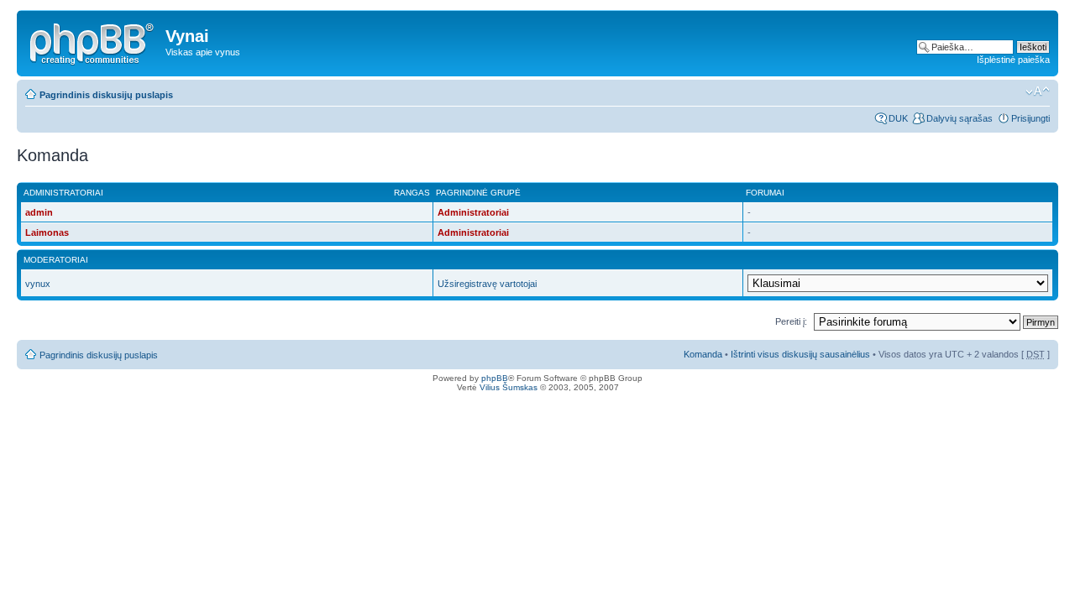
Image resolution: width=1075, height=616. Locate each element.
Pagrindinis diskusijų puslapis (106, 95)
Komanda (703, 354)
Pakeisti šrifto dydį (1037, 91)
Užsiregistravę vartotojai (487, 284)
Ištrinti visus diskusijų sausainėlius (800, 354)
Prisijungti (1030, 118)
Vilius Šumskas (509, 387)
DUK (898, 118)
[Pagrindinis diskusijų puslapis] (93, 41)
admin (39, 212)
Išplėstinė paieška (1013, 60)
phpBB (494, 378)
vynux (37, 284)
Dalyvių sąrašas (959, 118)
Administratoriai (473, 212)
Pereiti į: (791, 321)
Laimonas (47, 232)
